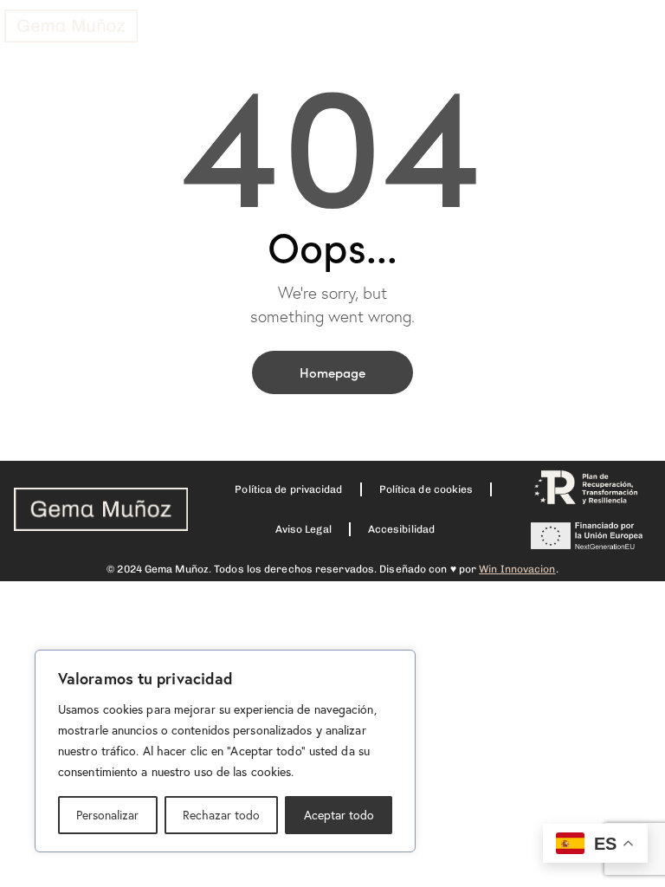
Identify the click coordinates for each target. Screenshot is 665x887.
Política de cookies (426, 489)
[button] (334, 34)
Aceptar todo (339, 814)
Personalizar (107, 814)
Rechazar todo (221, 814)
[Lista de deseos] (560, 40)
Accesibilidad (401, 529)
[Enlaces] (71, 26)
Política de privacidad (288, 489)
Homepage (332, 372)
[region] (225, 751)
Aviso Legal (303, 529)
